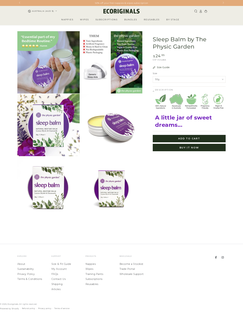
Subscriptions (93, 279)
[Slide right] (223, 3)
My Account (59, 268)
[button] (195, 11)
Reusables (91, 284)
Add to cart (189, 138)
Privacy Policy (26, 274)
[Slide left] (19, 3)
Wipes (89, 268)
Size (155, 73)
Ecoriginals (13, 304)
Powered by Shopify (9, 309)
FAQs (54, 274)
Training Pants (94, 274)
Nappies (90, 263)
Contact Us (58, 279)
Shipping (56, 284)
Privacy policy (44, 308)
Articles (56, 289)
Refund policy (28, 308)
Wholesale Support (132, 274)
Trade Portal (127, 268)
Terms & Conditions (29, 279)
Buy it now (189, 147)
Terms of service (62, 308)
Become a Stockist (131, 263)
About (21, 263)
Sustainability (25, 268)
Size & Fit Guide (61, 263)
